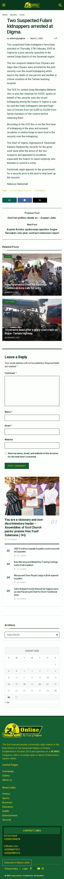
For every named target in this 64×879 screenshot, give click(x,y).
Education (7, 806)
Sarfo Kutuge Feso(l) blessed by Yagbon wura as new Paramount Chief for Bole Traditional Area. (36, 592)
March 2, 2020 (36, 38)
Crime (22, 15)
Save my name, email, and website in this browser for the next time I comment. (33, 455)
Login (25, 869)
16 (9, 684)
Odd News (10, 302)
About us (7, 780)
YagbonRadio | (17, 876)
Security (13, 15)
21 (47, 684)
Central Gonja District (20, 190)
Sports (5, 798)
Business (7, 802)
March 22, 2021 (12, 292)
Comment (11, 373)
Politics (6, 793)
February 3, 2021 (13, 337)
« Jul (7, 702)
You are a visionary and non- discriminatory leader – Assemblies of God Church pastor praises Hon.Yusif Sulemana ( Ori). (24, 527)
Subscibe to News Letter (17, 862)
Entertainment (9, 815)
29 (55, 691)
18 (24, 684)
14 (47, 677)
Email (8, 425)
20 (40, 684)
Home (4, 15)
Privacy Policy (11, 869)
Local (8, 256)
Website (9, 439)
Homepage (8, 771)
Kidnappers (40, 190)
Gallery (6, 775)
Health (5, 811)
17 (16, 684)
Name (9, 411)
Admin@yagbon (17, 38)
